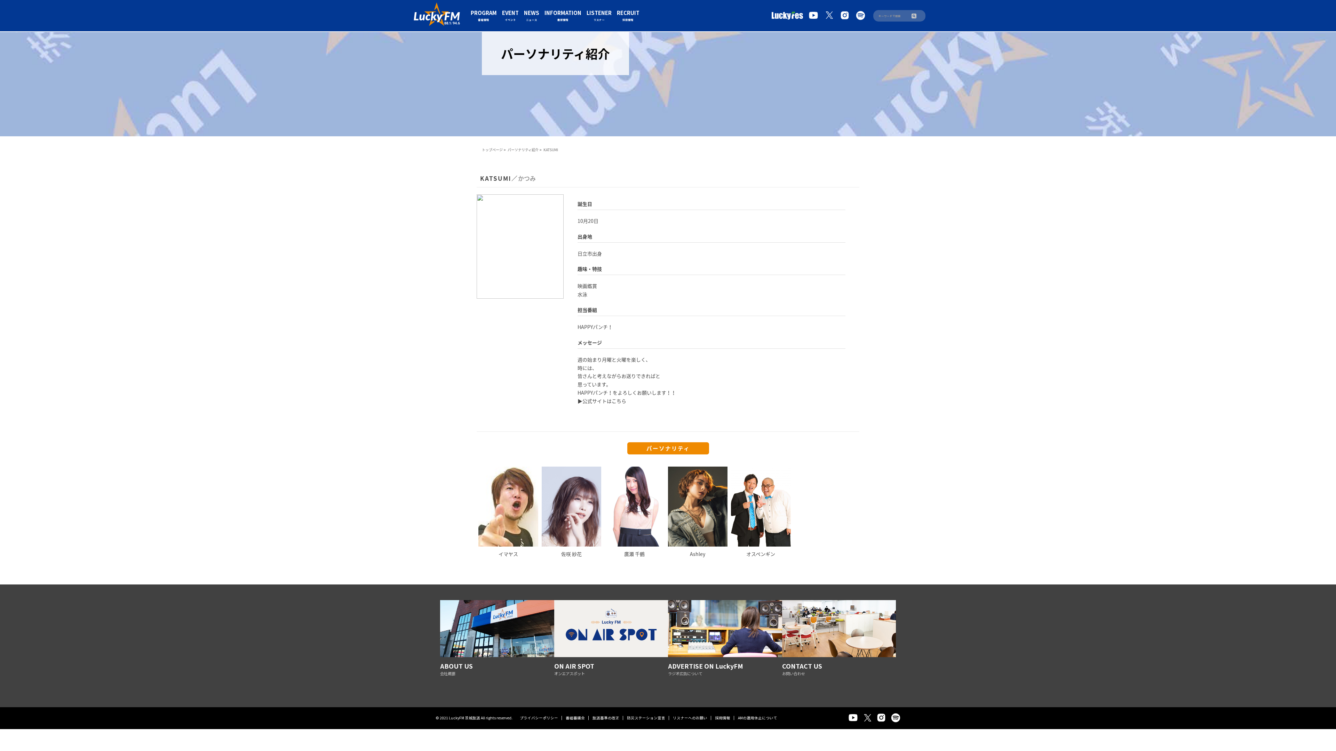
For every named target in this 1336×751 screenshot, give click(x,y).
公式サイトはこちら (604, 400)
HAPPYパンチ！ (595, 326)
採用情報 (722, 717)
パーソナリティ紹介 (523, 149)
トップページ (492, 149)
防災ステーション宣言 (646, 717)
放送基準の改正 (606, 717)
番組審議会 (575, 717)
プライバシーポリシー (539, 717)
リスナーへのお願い (690, 717)
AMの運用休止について (757, 717)
